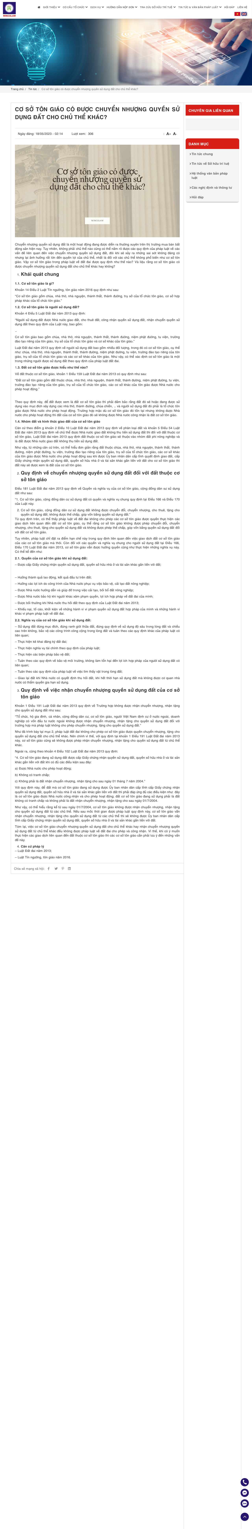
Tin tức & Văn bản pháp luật (198, 7)
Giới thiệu (50, 7)
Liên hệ (242, 7)
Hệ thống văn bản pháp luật (210, 175)
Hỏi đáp (229, 7)
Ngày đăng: (26, 133)
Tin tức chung (202, 154)
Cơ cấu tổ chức (73, 7)
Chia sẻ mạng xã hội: (29, 868)
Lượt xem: (79, 133)
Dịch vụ (95, 7)
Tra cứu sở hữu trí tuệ (156, 7)
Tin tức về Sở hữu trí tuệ (210, 163)
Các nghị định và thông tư (212, 187)
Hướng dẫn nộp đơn (120, 7)
